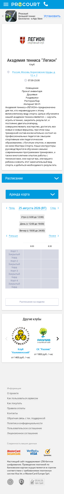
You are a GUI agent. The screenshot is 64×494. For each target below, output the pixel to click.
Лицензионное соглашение (22, 433)
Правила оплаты (16, 408)
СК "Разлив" (43, 349)
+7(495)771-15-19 (47, 4)
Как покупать (14, 403)
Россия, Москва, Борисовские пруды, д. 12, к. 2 (33, 73)
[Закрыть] (3, 16)
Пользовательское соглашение (24, 428)
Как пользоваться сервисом (22, 398)
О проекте (12, 393)
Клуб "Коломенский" (20, 351)
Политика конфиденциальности (24, 423)
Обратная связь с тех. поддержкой (26, 418)
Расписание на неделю (32, 301)
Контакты (12, 413)
